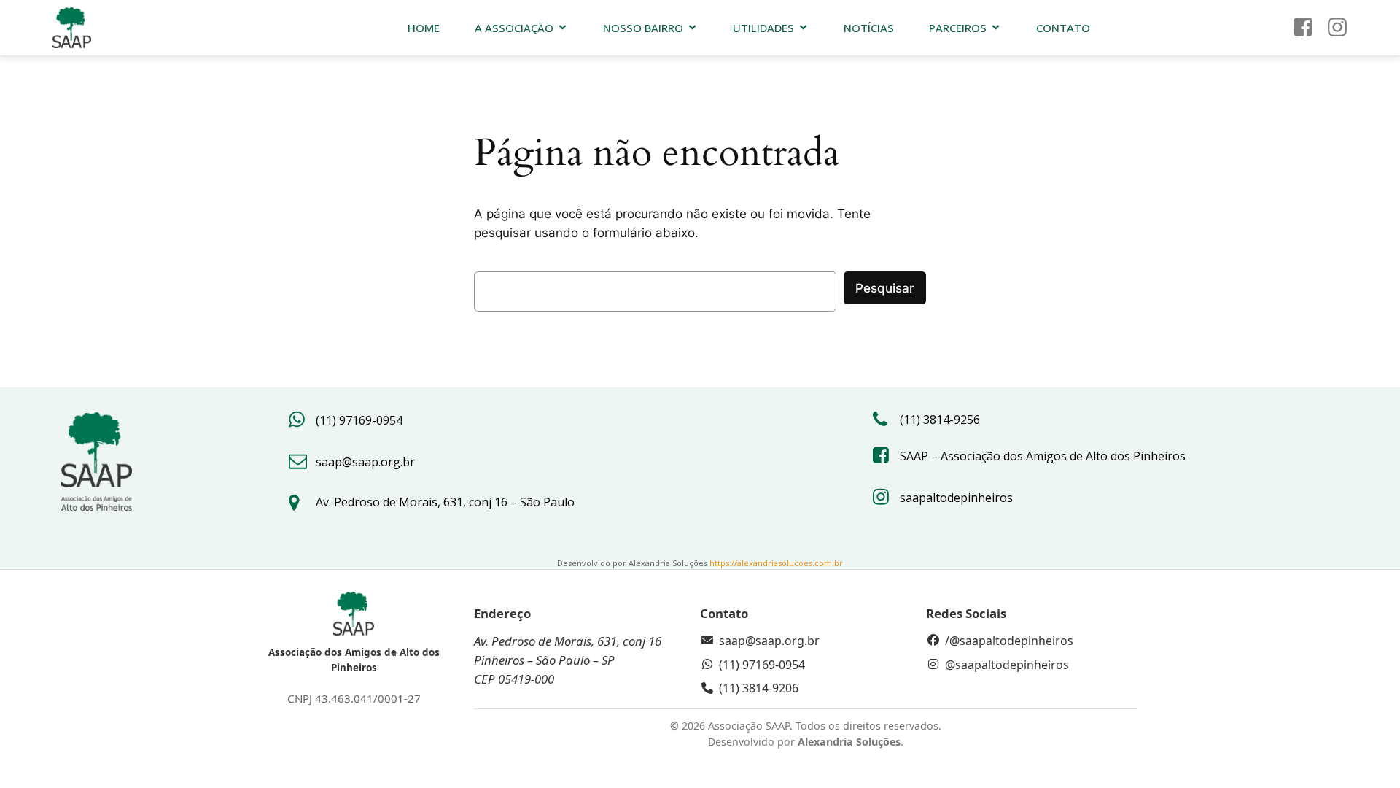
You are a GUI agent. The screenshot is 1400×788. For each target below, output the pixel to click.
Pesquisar (884, 288)
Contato (1063, 27)
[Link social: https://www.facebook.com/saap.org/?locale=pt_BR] (1308, 27)
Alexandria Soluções (849, 742)
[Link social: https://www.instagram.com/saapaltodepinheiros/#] (1343, 27)
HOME (424, 27)
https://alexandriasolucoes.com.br (776, 562)
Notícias (869, 27)
